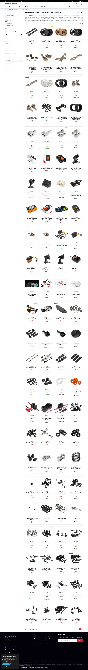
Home (6, 9)
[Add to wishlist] (35, 36)
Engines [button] (35, 6)
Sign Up (80, 640)
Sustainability (47, 642)
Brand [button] (7, 47)
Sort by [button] (79, 12)
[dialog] (10, 661)
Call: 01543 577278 (10, 645)
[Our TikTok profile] (82, 1)
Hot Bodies (10, 50)
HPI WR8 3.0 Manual (10, 67)
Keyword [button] (7, 57)
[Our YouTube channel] (80, 1)
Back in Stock (11, 15)
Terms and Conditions (49, 638)
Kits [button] (9, 6)
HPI (9, 52)
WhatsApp (24, 1)
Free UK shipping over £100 (66, 1)
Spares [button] (61, 6)
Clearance (11, 17)
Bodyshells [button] (53, 6)
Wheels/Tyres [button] (44, 6)
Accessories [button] (18, 6)
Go (21, 31)
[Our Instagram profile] (79, 1)
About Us (33, 634)
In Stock (9, 23)
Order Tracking (35, 638)
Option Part (10, 42)
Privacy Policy (47, 636)
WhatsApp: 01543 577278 (11, 647)
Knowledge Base (35, 640)
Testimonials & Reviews (36, 644)
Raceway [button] (78, 6)
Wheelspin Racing (11, 53)
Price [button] (6, 28)
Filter (20, 60)
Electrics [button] (26, 6)
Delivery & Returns (35, 636)
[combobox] (45, 4)
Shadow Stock (10, 25)
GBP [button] (74, 1)
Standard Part (11, 43)
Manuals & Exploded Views (37, 642)
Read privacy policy (12, 661)
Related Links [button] (9, 64)
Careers (46, 634)
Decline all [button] (14, 664)
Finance (46, 640)
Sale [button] (70, 6)
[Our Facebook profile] (5, 652)
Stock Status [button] (8, 20)
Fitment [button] (7, 39)
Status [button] (7, 12)
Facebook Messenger (10, 649)
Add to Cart (30, 36)
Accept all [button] (6, 664)
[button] (75, 4)
